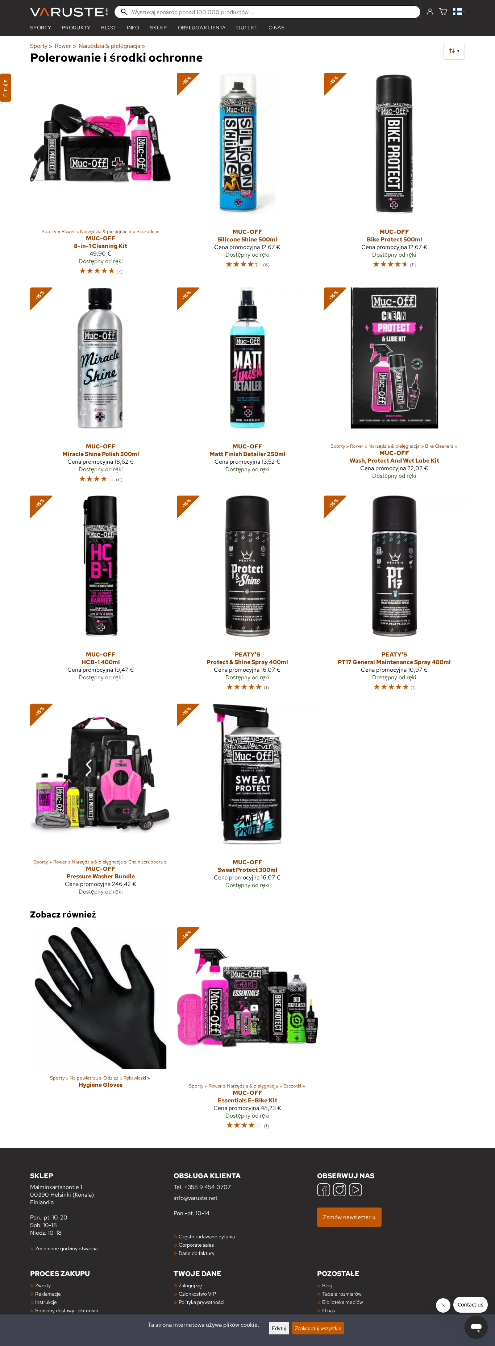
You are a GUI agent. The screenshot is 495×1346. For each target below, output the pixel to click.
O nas (276, 27)
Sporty (40, 27)
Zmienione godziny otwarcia (66, 1248)
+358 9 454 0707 (207, 1187)
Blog (327, 1285)
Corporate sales (196, 1244)
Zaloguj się (190, 1285)
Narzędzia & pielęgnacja (112, 46)
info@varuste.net (195, 1198)
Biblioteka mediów (342, 1302)
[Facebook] (323, 1190)
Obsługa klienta (202, 27)
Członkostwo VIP (197, 1293)
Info (133, 27)
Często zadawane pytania (207, 1236)
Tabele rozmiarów (342, 1293)
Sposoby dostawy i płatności (66, 1310)
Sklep (158, 27)
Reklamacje (48, 1293)
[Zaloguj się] (430, 12)
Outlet (247, 27)
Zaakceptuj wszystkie (318, 1328)
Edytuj (279, 1328)
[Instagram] (339, 1190)
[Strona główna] (69, 12)
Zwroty (43, 1285)
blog (108, 27)
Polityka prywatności (201, 1302)
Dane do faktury (197, 1253)
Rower (65, 46)
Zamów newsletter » (349, 1217)
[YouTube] (355, 1190)
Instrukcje (46, 1302)
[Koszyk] (443, 12)
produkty (76, 27)
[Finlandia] (459, 12)
